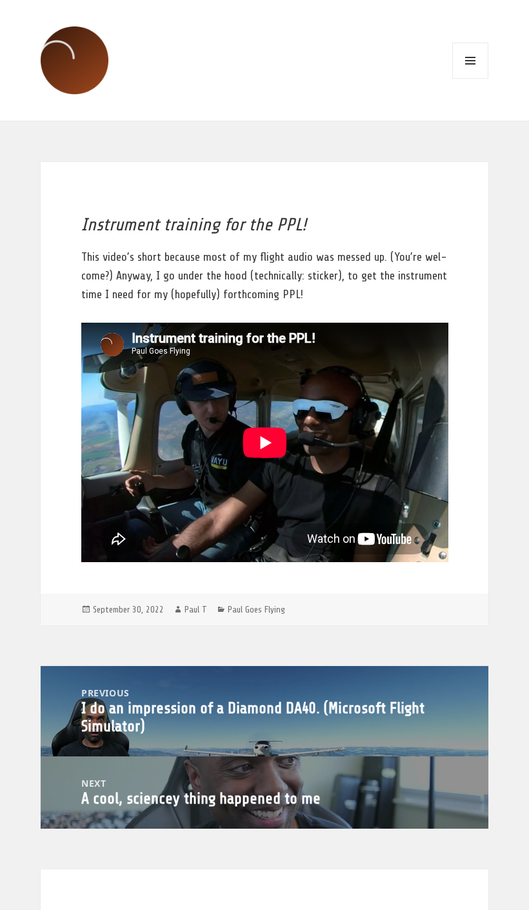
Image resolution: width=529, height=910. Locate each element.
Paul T (196, 609)
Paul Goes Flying (256, 609)
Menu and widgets (470, 61)
